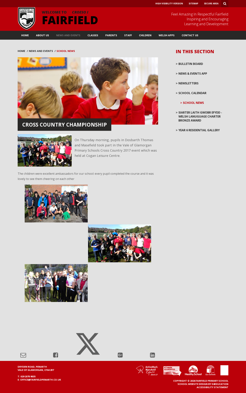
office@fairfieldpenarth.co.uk (40, 379)
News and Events (41, 51)
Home (21, 51)
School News (66, 51)
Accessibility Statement (212, 387)
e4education (220, 384)
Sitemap (193, 3)
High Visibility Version (169, 3)
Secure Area (211, 3)
